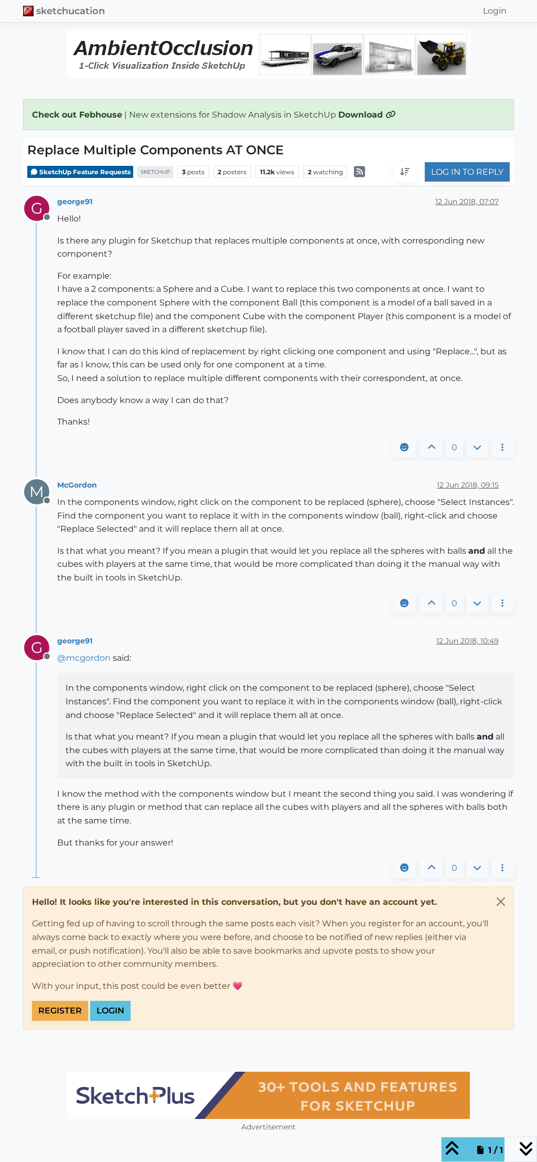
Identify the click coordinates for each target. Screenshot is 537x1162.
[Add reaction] (404, 448)
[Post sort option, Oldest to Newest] (404, 172)
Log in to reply (467, 172)
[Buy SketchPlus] (268, 1095)
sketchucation (70, 10)
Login (110, 1011)
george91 (74, 201)
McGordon (77, 485)
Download (361, 115)
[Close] (500, 901)
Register (60, 1011)
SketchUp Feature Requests (84, 172)
